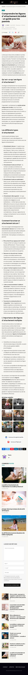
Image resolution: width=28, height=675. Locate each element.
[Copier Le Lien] (18, 32)
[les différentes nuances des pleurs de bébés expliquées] (14, 523)
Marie (7, 25)
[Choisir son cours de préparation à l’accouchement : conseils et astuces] (5, 635)
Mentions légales (20, 667)
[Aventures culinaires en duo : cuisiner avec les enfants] (5, 646)
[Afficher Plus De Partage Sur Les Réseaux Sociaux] (21, 32)
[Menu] (2, 2)
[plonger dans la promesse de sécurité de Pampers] (14, 499)
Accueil (3, 6)
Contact (5, 667)
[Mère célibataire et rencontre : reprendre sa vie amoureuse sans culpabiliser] (5, 617)
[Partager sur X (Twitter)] (12, 32)
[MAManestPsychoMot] (14, 2)
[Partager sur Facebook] (9, 32)
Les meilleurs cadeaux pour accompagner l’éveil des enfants (17, 626)
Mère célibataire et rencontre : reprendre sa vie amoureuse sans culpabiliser (17, 617)
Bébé (3, 10)
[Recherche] (26, 2)
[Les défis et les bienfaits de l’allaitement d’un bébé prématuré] (14, 475)
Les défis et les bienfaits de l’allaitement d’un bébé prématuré (12, 485)
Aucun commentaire (10, 27)
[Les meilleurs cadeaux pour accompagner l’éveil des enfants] (5, 626)
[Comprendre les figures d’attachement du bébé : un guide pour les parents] (14, 44)
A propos (11, 667)
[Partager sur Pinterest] (15, 32)
